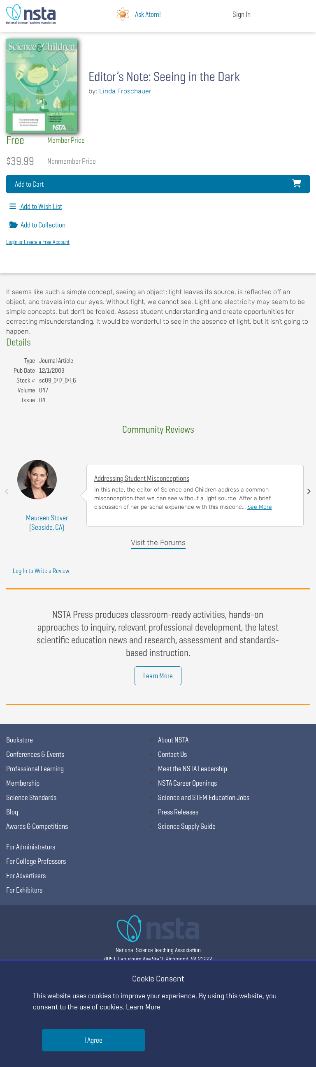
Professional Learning (35, 768)
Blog (12, 811)
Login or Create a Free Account (38, 242)
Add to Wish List (40, 206)
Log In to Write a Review (41, 570)
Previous (6, 491)
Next (309, 491)
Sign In (241, 14)
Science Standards (31, 797)
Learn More (158, 675)
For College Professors (36, 861)
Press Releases (178, 811)
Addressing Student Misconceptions (141, 478)
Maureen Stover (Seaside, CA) (47, 522)
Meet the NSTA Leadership (192, 768)
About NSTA (173, 740)
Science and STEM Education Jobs (203, 797)
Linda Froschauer (125, 91)
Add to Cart (29, 184)
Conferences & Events (35, 754)
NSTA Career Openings (187, 783)
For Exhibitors (24, 890)
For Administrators (30, 846)
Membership (23, 783)
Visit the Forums (158, 542)
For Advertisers (26, 875)
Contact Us (172, 754)
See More (259, 506)
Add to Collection (42, 225)
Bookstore (19, 740)
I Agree (93, 1040)
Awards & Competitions (37, 826)
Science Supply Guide (187, 826)
